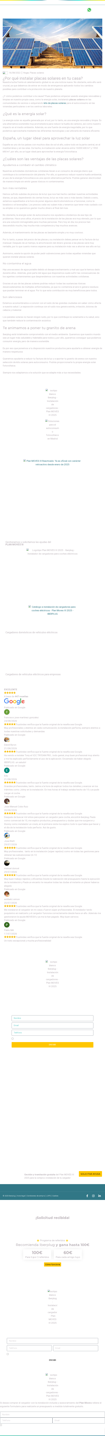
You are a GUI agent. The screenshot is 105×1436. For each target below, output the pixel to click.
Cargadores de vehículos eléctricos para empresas (33, 674)
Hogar (26, 72)
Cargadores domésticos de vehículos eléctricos (31, 632)
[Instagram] (93, 1196)
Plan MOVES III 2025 (40, 1170)
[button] (99, 10)
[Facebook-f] (87, 1196)
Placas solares (37, 72)
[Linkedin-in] (99, 1196)
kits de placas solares (55, 103)
